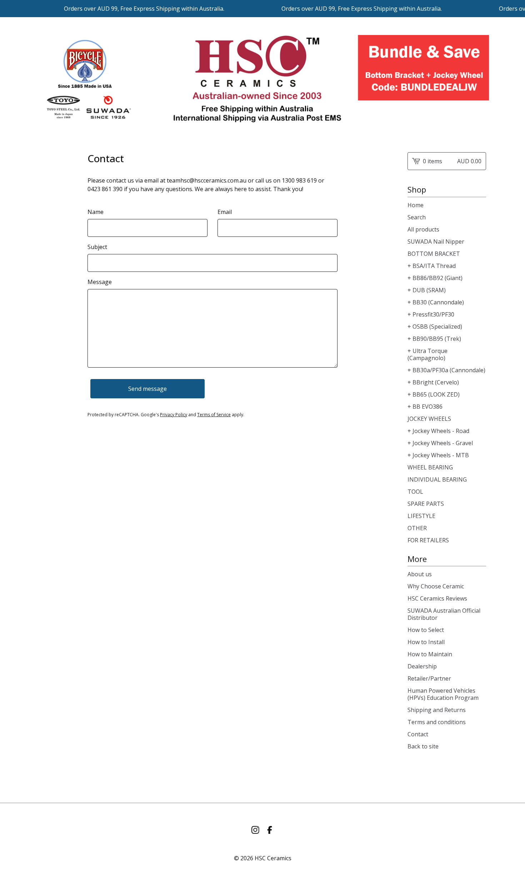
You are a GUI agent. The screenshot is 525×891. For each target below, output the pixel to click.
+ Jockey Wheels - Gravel (440, 443)
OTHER (417, 528)
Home (416, 205)
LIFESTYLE (421, 516)
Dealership (422, 666)
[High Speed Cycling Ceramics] (262, 79)
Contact (418, 734)
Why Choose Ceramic (436, 586)
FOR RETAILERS (428, 540)
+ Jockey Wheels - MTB (438, 455)
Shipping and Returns (437, 710)
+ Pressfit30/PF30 (431, 314)
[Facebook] (269, 830)
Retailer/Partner (429, 678)
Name (96, 212)
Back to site (423, 746)
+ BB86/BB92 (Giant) (435, 278)
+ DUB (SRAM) (427, 290)
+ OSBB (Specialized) (435, 326)
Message (100, 282)
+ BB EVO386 (425, 406)
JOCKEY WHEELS (429, 419)
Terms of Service (214, 415)
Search (417, 217)
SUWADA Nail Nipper (436, 241)
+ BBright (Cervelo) (433, 382)
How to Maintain (430, 654)
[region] (262, 8)
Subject (97, 247)
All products (423, 229)
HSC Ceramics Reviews (437, 598)
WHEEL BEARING (430, 467)
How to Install (426, 642)
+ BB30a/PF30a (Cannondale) (446, 370)
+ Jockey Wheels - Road (438, 431)
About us (420, 574)
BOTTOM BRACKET (434, 254)
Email (225, 212)
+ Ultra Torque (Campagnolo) (428, 354)
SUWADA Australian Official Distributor (444, 614)
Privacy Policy (173, 415)
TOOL (415, 492)
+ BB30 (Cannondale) (436, 302)
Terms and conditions (437, 722)
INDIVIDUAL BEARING (437, 479)
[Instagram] (255, 830)
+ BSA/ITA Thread (432, 266)
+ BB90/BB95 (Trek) (434, 339)
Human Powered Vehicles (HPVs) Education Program (443, 694)
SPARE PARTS (426, 504)
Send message (147, 389)
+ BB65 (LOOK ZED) (434, 394)
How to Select (426, 630)
